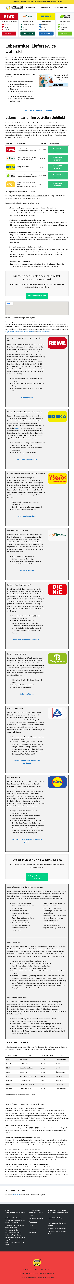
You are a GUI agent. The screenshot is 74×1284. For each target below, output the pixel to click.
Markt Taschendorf (43, 331)
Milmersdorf (33, 1232)
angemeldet (16, 1194)
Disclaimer (35, 1273)
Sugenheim (9, 331)
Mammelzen (33, 1229)
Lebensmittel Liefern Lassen (31, 1269)
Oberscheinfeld (18, 331)
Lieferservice (30, 7)
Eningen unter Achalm (36, 1218)
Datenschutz (50, 1273)
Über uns (28, 1273)
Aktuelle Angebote (60, 7)
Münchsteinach (29, 331)
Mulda (31, 1215)
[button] (37, 111)
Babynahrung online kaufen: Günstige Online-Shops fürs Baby (57, 1231)
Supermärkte (43, 7)
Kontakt (22, 1273)
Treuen (31, 1225)
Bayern (17, 428)
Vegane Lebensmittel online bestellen (57, 1224)
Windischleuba (33, 1222)
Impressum (42, 1273)
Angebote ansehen (59, 150)
